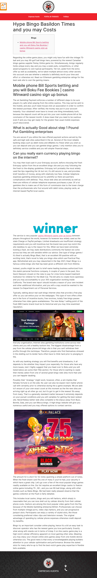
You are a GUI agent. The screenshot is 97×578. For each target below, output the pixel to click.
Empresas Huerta (33, 17)
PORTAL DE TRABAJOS (51, 17)
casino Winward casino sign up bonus (55, 235)
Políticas (66, 17)
